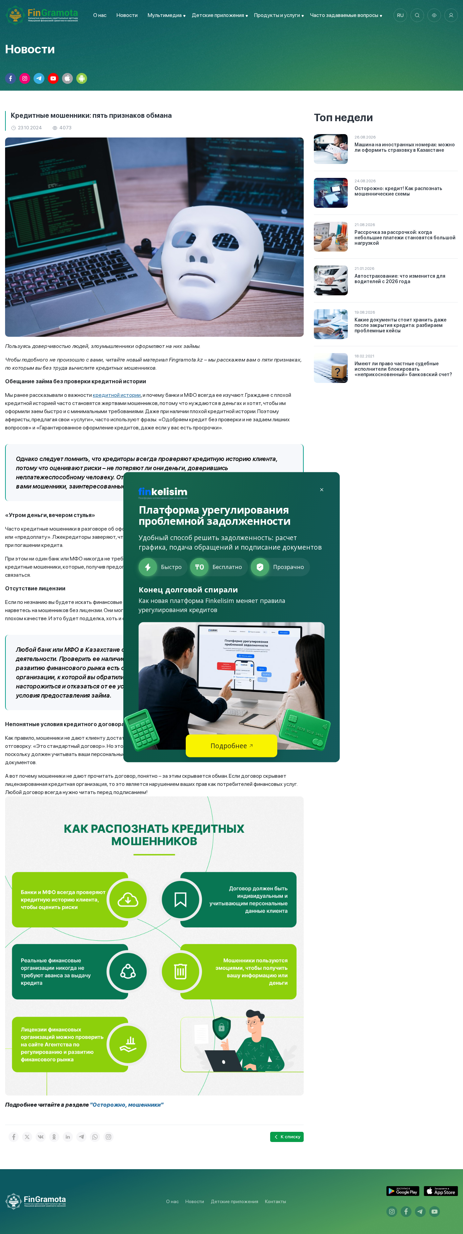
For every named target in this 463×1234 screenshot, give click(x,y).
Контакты (275, 1201)
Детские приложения (234, 1201)
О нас (99, 15)
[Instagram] (108, 1137)
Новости (127, 15)
